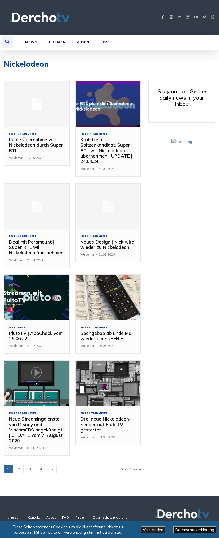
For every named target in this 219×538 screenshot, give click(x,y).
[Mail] (179, 17)
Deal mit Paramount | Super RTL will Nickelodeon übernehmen (36, 247)
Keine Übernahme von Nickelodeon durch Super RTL (36, 145)
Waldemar (16, 158)
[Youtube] (196, 17)
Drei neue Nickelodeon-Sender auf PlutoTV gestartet (105, 424)
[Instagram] (171, 17)
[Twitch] (187, 17)
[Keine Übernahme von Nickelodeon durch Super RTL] (36, 104)
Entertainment (22, 134)
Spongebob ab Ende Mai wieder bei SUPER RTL (106, 335)
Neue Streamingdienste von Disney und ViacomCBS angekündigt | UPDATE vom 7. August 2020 (35, 429)
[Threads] (212, 17)
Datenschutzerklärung (194, 529)
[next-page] (52, 469)
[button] (7, 42)
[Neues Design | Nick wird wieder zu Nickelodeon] (108, 206)
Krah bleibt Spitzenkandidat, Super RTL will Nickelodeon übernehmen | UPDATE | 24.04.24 (106, 150)
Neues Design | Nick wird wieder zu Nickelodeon (107, 244)
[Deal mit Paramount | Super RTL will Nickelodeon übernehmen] (36, 206)
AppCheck (17, 327)
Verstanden (153, 529)
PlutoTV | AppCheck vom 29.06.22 (35, 335)
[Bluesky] (204, 17)
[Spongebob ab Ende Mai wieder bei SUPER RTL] (108, 297)
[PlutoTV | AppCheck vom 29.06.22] (36, 297)
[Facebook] (163, 17)
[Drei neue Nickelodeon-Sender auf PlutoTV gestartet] (108, 383)
